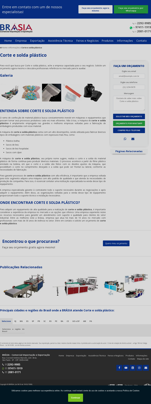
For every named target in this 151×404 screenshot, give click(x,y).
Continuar (75, 398)
